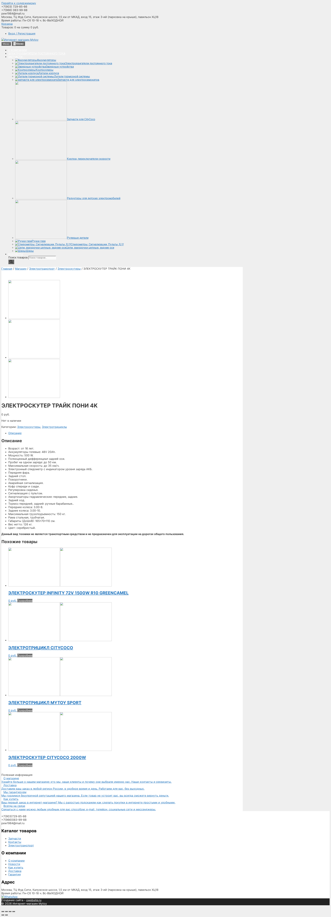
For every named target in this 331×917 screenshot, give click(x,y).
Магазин (20, 268)
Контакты (14, 842)
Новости (14, 864)
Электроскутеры (69, 268)
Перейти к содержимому (18, 3)
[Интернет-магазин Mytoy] (19, 39)
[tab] (125, 433)
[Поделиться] (6, 911)
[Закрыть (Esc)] (2, 911)
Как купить (15, 867)
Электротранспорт (42, 268)
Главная (6, 268)
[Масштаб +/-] (13, 911)
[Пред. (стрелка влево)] (2, 914)
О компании (16, 860)
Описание (15, 433)
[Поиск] (11, 261)
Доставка (14, 871)
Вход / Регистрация (21, 33)
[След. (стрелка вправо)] (6, 914)
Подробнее (24, 600)
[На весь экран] (10, 911)
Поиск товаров (18, 257)
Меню (20, 43)
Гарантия (14, 874)
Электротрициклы (54, 427)
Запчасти (14, 838)
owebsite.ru (33, 900)
